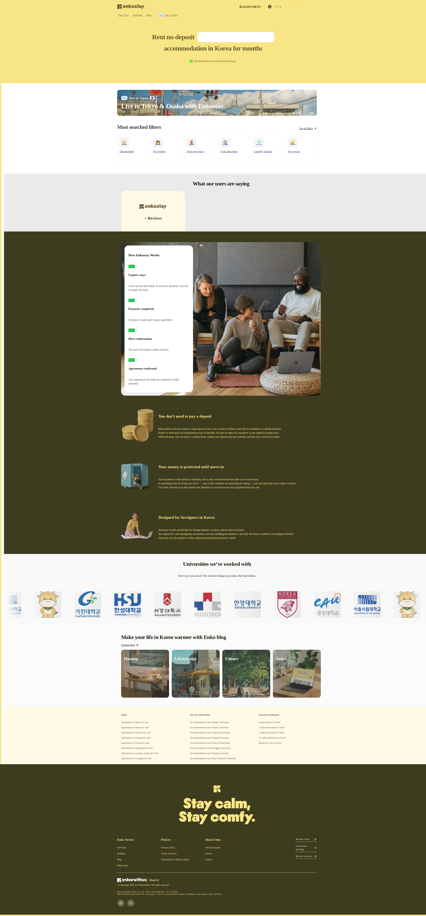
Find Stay (121, 847)
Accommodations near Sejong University (209, 753)
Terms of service (169, 853)
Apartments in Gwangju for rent (136, 758)
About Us (154, 880)
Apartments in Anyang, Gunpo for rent (139, 753)
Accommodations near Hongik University (209, 722)
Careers (208, 853)
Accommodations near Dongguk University (210, 748)
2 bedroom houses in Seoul (271, 732)
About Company (212, 847)
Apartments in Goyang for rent (135, 738)
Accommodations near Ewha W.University (210, 743)
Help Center (122, 865)
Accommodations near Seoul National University (213, 758)
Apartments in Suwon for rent (135, 743)
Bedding (121, 853)
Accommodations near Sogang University (209, 738)
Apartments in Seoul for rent (134, 722)
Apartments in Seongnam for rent (137, 748)
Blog (119, 859)
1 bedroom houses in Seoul (271, 727)
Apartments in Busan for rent (135, 727)
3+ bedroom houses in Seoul (272, 738)
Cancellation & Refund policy (175, 859)
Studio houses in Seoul (269, 722)
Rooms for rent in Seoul (270, 743)
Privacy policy (168, 847)
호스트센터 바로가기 (250, 6)
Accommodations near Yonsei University (209, 727)
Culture (208, 859)
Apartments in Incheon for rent (135, 732)
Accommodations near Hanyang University (210, 732)
